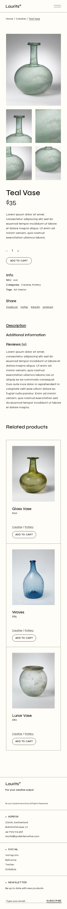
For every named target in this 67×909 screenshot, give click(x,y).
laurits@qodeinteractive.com (22, 836)
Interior (22, 289)
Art (15, 289)
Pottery (36, 284)
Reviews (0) (16, 344)
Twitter (9, 864)
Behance (11, 859)
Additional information (26, 335)
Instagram (12, 855)
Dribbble (10, 869)
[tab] (16, 325)
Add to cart (19, 260)
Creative (26, 284)
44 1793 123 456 (14, 831)
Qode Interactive (20, 803)
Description (16, 325)
